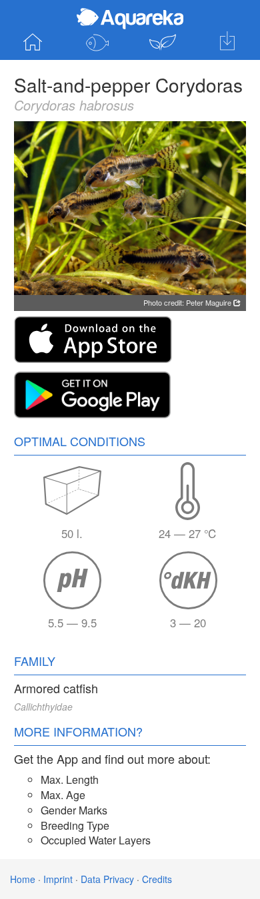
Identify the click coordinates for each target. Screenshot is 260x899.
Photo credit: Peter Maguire (188, 302)
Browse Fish (98, 42)
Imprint (58, 879)
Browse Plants (162, 42)
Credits (157, 879)
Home (32, 42)
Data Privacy (107, 879)
